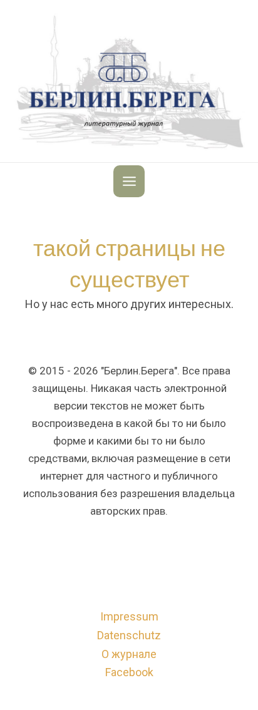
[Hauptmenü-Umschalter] (129, 181)
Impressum (129, 616)
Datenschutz (129, 635)
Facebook (129, 672)
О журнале (129, 654)
